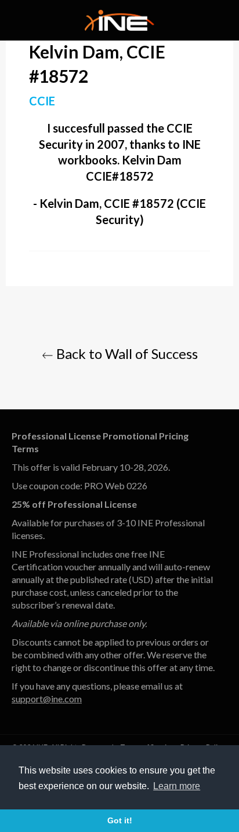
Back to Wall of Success (125, 353)
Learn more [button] (176, 786)
